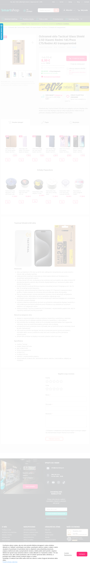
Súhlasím (82, 554)
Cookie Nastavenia (68, 554)
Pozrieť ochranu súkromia (10, 562)
